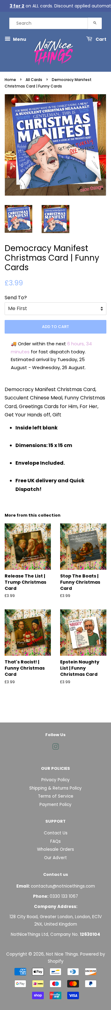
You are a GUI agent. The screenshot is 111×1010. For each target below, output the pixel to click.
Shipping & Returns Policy (55, 788)
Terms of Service (55, 796)
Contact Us (56, 833)
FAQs (55, 841)
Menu (19, 39)
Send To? (16, 297)
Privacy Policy (55, 780)
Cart (100, 39)
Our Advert (55, 858)
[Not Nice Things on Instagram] (55, 748)
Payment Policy (55, 805)
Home (10, 79)
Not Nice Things (62, 954)
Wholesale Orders (55, 849)
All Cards (34, 79)
